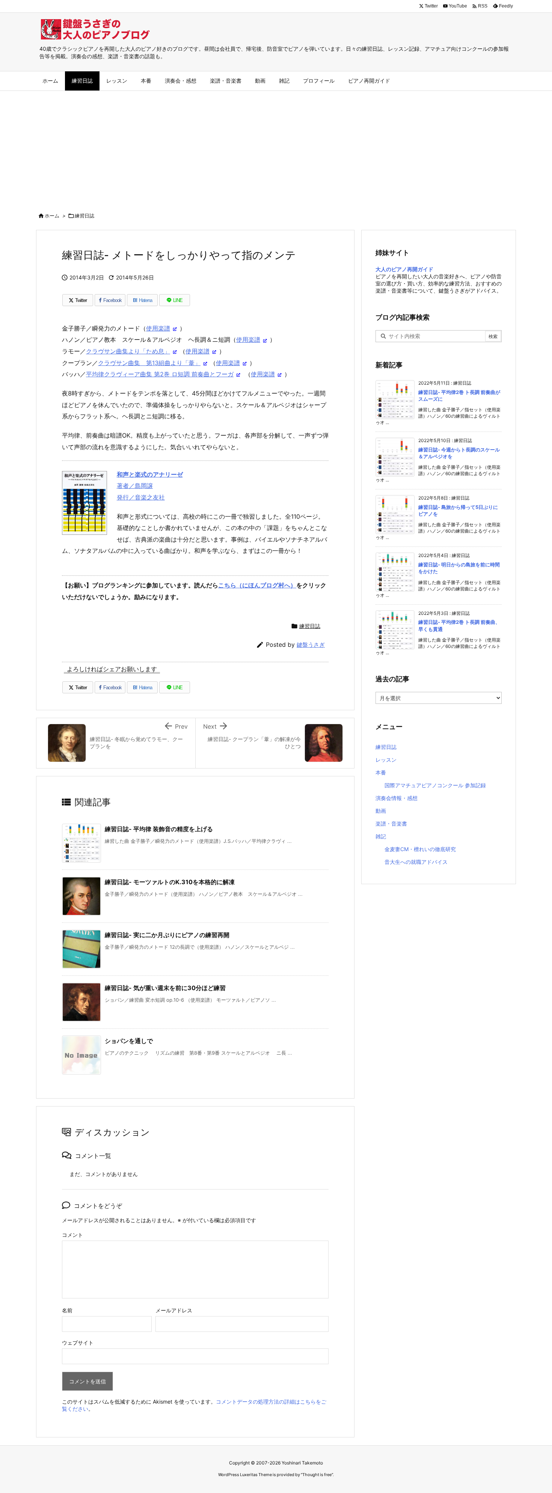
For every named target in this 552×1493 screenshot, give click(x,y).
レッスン (386, 759)
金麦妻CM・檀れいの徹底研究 (420, 849)
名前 (67, 1310)
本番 (381, 772)
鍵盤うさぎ (311, 644)
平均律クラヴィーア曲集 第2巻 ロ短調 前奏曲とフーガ (160, 374)
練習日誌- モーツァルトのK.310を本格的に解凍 (170, 882)
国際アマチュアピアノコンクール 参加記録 (435, 785)
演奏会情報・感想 (397, 798)
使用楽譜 (158, 328)
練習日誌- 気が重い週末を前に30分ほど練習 (165, 988)
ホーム (52, 216)
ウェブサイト (78, 1342)
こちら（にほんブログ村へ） (257, 585)
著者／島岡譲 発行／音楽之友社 (150, 486)
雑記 (381, 836)
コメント (72, 1235)
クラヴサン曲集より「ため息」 (128, 351)
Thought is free (317, 1474)
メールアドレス (173, 1310)
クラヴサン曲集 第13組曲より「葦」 (149, 363)
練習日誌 (84, 216)
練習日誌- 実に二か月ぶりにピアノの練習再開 (167, 935)
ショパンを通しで (129, 1041)
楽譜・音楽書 (391, 823)
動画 (381, 811)
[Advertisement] (276, 147)
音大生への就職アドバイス (416, 862)
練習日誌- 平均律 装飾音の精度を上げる (159, 829)
